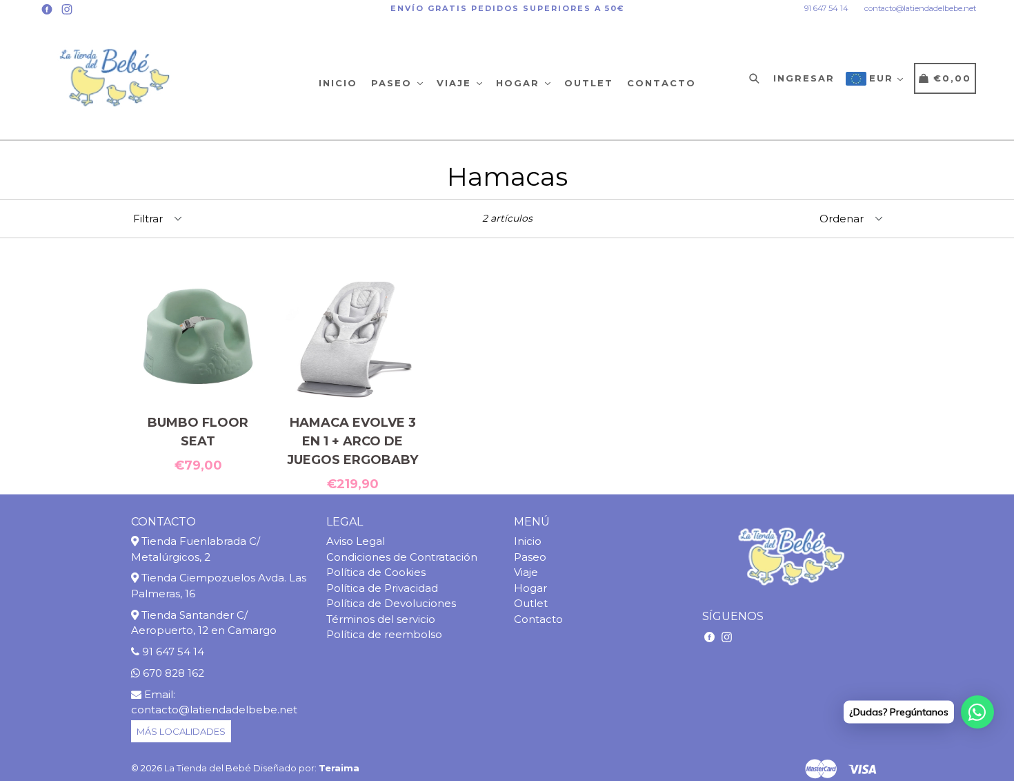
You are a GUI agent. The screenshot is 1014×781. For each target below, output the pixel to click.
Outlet (588, 82)
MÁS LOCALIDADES (181, 731)
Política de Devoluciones (391, 603)
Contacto (661, 82)
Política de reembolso (384, 634)
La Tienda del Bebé (207, 767)
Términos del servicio (380, 619)
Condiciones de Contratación (401, 556)
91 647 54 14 (826, 8)
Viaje (456, 82)
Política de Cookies (376, 572)
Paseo (393, 82)
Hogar (520, 82)
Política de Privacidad (382, 588)
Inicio (338, 82)
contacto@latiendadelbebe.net (920, 8)
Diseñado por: (306, 767)
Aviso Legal (355, 541)
